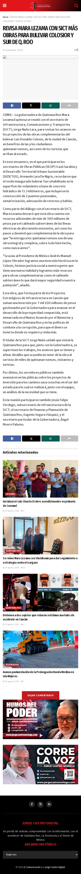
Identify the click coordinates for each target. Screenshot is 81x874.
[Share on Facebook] (12, 106)
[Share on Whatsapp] (50, 106)
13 (24, 568)
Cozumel (10, 494)
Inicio (5, 17)
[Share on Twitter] (31, 106)
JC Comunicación (32, 867)
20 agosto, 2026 (12, 511)
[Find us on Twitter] (40, 805)
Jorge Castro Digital (55, 867)
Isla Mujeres (12, 665)
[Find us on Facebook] (32, 804)
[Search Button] (76, 5)
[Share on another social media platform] (69, 106)
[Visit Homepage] (40, 5)
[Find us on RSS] (49, 804)
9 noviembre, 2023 (13, 50)
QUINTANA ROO (13, 551)
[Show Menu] (4, 5)
